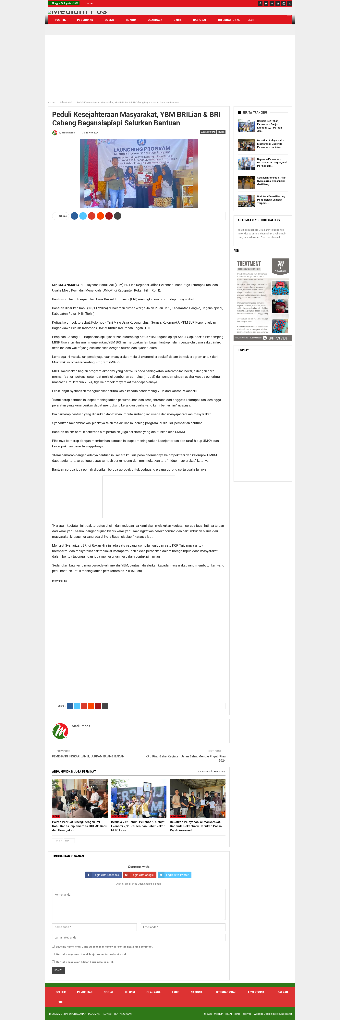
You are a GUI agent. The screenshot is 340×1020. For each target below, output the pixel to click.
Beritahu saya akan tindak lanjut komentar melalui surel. (91, 954)
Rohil (221, 132)
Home (89, 3)
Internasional (229, 20)
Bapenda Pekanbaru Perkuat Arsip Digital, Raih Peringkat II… (272, 162)
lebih (251, 20)
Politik (60, 20)
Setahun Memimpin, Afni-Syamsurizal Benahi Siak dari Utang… (271, 181)
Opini (59, 1002)
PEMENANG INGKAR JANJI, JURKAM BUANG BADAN (88, 756)
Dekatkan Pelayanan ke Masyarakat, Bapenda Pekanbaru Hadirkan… (270, 144)
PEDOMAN (94, 1013)
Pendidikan (85, 20)
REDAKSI (107, 1013)
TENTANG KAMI (123, 1013)
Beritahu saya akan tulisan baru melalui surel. (85, 962)
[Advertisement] (170, 69)
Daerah (282, 992)
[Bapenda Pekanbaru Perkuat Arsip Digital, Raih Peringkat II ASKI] (246, 163)
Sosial (109, 20)
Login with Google (143, 875)
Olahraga (155, 20)
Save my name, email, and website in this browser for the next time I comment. (104, 946)
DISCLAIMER (56, 1013)
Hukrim (131, 20)
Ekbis (178, 20)
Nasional (200, 20)
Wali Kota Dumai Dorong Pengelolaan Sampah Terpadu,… (271, 200)
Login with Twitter (177, 875)
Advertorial (208, 132)
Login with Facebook (106, 875)
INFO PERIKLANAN (75, 1013)
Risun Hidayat (284, 1013)
